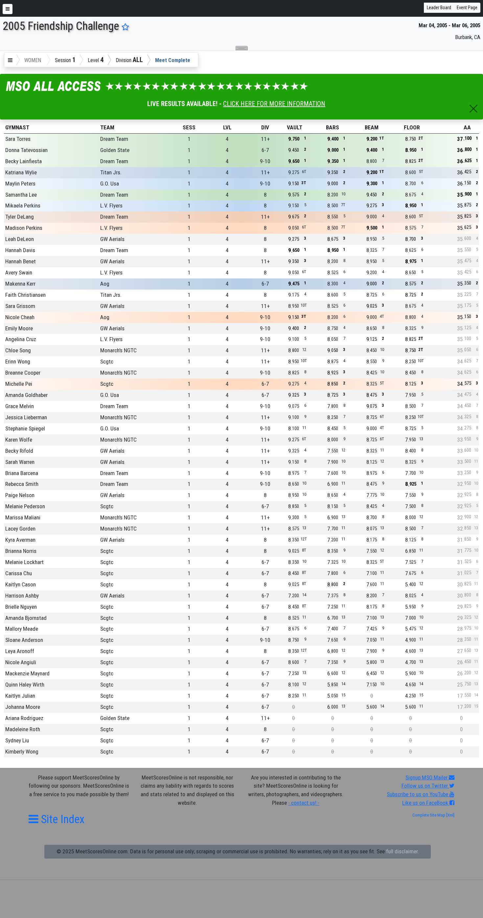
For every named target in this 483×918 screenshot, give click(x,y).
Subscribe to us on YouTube (418, 794)
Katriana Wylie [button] (21, 172)
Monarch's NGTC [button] (118, 350)
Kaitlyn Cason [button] (20, 584)
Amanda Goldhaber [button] (26, 395)
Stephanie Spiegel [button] (25, 428)
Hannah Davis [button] (20, 250)
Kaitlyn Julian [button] (20, 695)
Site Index (61, 819)
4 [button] (227, 139)
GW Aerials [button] (112, 239)
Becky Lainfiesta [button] (23, 161)
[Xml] (449, 815)
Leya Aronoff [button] (19, 651)
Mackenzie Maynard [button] (27, 673)
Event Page (467, 7)
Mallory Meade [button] (21, 628)
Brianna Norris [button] (20, 551)
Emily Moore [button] (19, 328)
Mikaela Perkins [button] (22, 205)
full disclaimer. (402, 851)
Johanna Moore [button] (22, 707)
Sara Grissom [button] (20, 306)
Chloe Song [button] (18, 350)
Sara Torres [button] (18, 139)
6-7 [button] (265, 150)
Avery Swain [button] (18, 272)
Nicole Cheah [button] (19, 317)
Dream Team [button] (114, 139)
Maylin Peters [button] (20, 183)
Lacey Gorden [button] (20, 528)
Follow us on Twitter (425, 785)
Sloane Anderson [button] (24, 640)
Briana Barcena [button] (21, 473)
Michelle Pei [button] (18, 384)
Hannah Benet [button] (20, 261)
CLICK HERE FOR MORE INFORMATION (274, 104)
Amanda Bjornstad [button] (26, 618)
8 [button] (265, 194)
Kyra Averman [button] (20, 539)
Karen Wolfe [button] (18, 439)
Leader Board (439, 7)
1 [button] (189, 139)
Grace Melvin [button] (19, 406)
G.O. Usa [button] (109, 183)
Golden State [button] (114, 150)
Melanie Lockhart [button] (24, 562)
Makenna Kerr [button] (20, 283)
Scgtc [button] (106, 361)
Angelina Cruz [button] (20, 339)
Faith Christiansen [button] (25, 295)
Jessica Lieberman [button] (26, 417)
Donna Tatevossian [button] (26, 150)
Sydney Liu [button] (17, 740)
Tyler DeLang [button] (19, 216)
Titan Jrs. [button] (111, 172)
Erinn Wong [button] (17, 361)
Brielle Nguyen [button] (21, 606)
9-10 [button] (265, 161)
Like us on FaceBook (425, 802)
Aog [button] (104, 283)
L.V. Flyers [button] (111, 205)
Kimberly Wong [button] (21, 751)
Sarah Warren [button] (19, 462)
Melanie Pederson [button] (25, 506)
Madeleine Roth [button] (22, 729)
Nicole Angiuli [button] (20, 662)
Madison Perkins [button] (23, 228)
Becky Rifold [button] (19, 451)
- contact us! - (303, 802)
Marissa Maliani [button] (22, 517)
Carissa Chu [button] (18, 573)
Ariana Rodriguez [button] (24, 718)
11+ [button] (265, 139)
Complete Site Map (428, 815)
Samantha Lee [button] (21, 194)
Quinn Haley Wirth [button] (24, 684)
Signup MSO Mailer (427, 777)
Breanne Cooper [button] (22, 372)
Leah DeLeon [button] (19, 239)
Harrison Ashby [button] (22, 595)
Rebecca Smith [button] (21, 484)
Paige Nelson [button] (19, 495)
